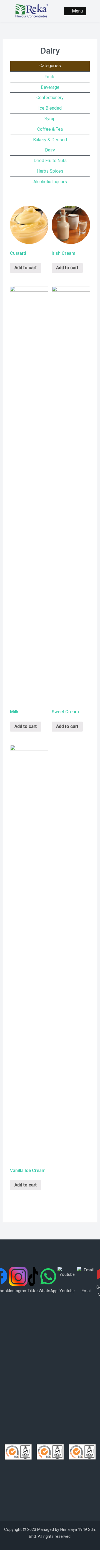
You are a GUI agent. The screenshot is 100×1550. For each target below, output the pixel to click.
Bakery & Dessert (50, 139)
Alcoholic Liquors (50, 181)
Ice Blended (50, 108)
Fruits (50, 76)
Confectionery (50, 97)
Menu (77, 11)
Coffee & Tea (50, 129)
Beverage (50, 87)
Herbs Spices (50, 171)
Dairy (50, 150)
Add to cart (25, 267)
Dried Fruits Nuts (50, 160)
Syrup (50, 118)
